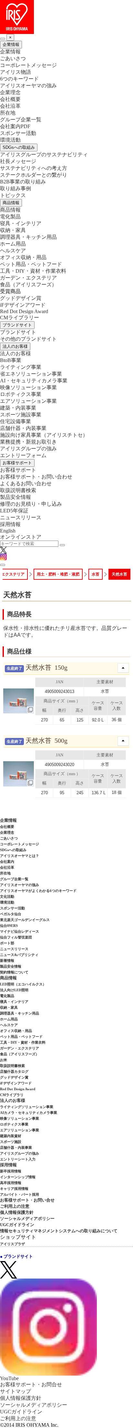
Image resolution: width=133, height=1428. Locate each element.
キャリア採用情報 (14, 1189)
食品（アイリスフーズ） (19, 1054)
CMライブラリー (19, 317)
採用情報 (10, 524)
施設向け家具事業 (44, 435)
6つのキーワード (19, 79)
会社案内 (7, 861)
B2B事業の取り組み (23, 181)
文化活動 (7, 896)
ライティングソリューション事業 (26, 1107)
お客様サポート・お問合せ (31, 1384)
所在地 (7, 112)
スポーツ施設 (10, 1142)
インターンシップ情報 (18, 1177)
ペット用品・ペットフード (31, 264)
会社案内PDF (15, 126)
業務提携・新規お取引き (28, 442)
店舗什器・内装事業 (23, 428)
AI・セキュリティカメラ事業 (33, 380)
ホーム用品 (13, 244)
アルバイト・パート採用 (19, 1194)
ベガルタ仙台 (10, 914)
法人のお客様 (15, 346)
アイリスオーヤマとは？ (19, 856)
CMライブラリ (12, 1095)
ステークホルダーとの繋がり (33, 175)
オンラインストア (20, 537)
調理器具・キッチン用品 (28, 237)
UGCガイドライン (17, 1224)
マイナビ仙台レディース (19, 931)
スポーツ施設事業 (20, 414)
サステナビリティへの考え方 (33, 168)
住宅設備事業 (15, 421)
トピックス (13, 195)
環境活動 (10, 140)
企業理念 (10, 92)
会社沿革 (10, 106)
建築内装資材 (10, 1136)
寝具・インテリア (20, 223)
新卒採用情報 (10, 1171)
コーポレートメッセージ (28, 65)
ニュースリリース (20, 517)
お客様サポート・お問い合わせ (36, 476)
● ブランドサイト (16, 1256)
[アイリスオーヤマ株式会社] (66, 17)
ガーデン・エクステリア (28, 277)
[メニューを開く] (2, 565)
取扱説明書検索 (18, 490)
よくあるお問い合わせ (26, 483)
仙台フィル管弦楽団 (16, 937)
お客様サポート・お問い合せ (27, 1200)
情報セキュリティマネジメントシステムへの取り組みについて (59, 1230)
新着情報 (7, 960)
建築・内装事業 (18, 408)
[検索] (62, 545)
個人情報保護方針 (17, 1212)
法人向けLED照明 (14, 990)
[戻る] (2, 39)
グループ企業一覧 (20, 119)
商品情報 (11, 202)
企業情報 (11, 44)
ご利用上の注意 (14, 1206)
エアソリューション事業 (28, 401)
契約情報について (14, 972)
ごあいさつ (13, 58)
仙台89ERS (9, 926)
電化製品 (10, 216)
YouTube (9, 1378)
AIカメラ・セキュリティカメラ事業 (28, 1113)
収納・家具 (13, 230)
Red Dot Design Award (24, 311)
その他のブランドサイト (28, 339)
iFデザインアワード (23, 305)
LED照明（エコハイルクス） (23, 984)
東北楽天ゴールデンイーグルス (25, 920)
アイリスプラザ (12, 1244)
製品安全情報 (15, 497)
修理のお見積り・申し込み (31, 504)
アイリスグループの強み (28, 448)
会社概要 (10, 99)
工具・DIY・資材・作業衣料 (33, 271)
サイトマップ (15, 1391)
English (7, 530)
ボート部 (7, 943)
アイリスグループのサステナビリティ (44, 154)
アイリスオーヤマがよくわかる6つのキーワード (38, 891)
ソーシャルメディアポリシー (27, 1218)
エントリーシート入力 (18, 1159)
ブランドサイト (17, 325)
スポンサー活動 (18, 133)
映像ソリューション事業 (28, 387)
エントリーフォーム (23, 455)
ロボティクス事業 (20, 394)
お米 (3, 1060)
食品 (28, 284)
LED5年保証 (14, 510)
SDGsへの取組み (19, 147)
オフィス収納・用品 (23, 257)
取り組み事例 (15, 188)
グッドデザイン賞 (20, 298)
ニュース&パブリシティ (19, 955)
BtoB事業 (10, 360)
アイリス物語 (15, 72)
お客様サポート (17, 462)
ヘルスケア (13, 250)
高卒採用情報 (10, 1183)
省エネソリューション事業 (31, 374)
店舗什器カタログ (14, 1071)
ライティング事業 (20, 367)
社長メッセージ (18, 161)
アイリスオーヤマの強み (28, 85)
